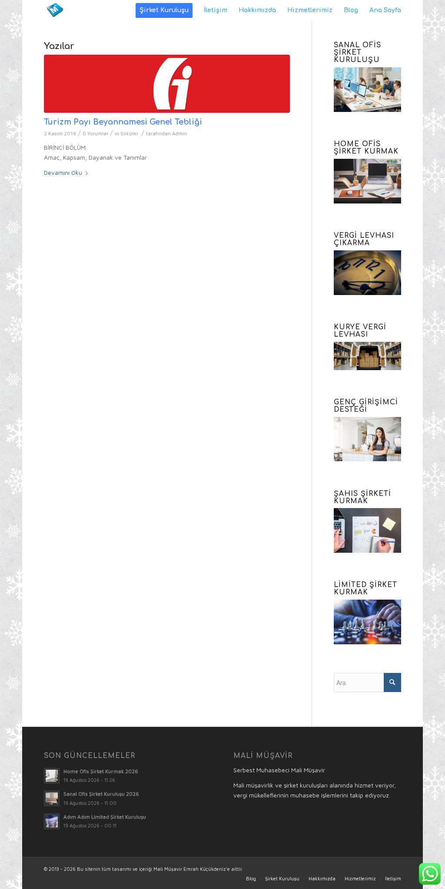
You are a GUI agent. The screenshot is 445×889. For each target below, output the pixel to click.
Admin (179, 133)
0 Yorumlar (95, 133)
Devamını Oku (63, 172)
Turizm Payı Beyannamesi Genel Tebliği (123, 122)
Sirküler (129, 133)
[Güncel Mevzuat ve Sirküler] (167, 84)
